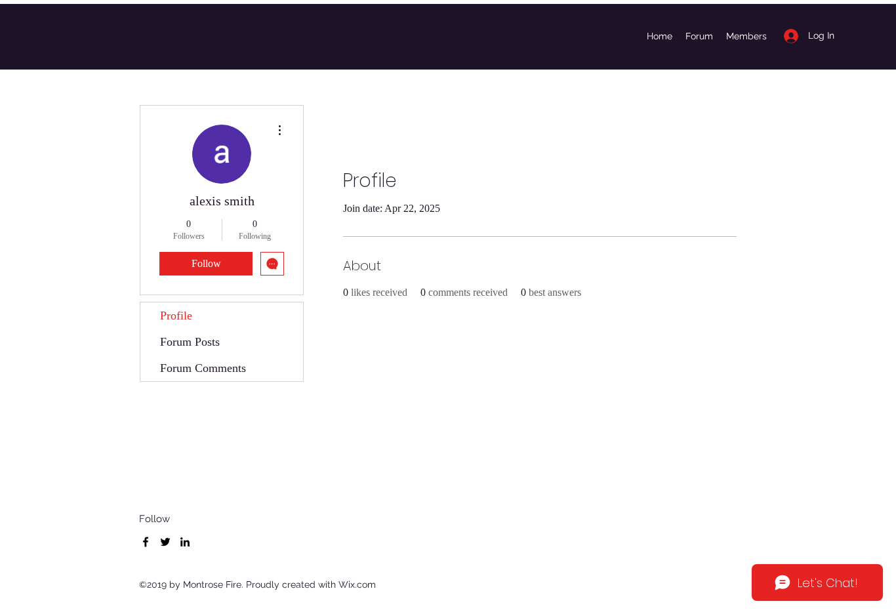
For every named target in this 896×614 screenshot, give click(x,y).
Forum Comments (203, 368)
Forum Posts (190, 341)
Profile (176, 315)
